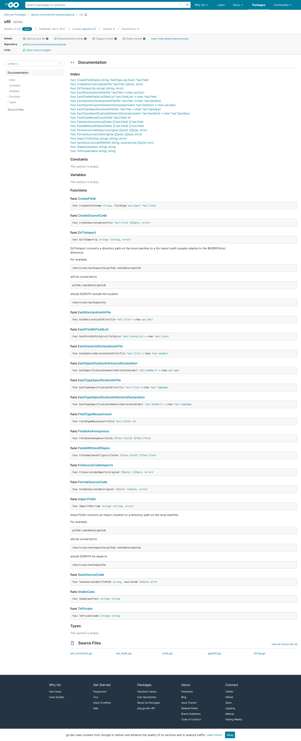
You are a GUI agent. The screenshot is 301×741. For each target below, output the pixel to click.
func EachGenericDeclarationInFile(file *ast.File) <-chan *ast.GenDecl (115, 101)
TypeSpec (162, 387)
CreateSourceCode (92, 215)
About (185, 685)
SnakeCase (86, 592)
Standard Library (147, 691)
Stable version (134, 38)
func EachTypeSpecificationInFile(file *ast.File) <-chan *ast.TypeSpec (115, 109)
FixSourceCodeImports (95, 465)
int (134, 421)
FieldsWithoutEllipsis (94, 448)
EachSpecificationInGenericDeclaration (107, 363)
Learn (221, 5)
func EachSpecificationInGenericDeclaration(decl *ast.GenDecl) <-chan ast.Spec (123, 105)
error (145, 222)
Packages (258, 5)
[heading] (14, 5)
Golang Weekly (233, 719)
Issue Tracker (189, 702)
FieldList (135, 336)
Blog (183, 697)
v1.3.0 (12, 28)
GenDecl (163, 353)
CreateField (87, 198)
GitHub (229, 697)
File (124, 222)
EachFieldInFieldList (93, 329)
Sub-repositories (146, 697)
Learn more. (214, 735)
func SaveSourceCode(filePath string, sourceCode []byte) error (112, 142)
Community (281, 5)
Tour (95, 697)
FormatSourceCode (92, 482)
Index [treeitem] (12, 79)
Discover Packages (15, 14)
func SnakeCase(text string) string (93, 147)
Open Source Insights (38, 50)
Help (95, 708)
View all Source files (283, 644)
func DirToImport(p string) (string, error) (97, 88)
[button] (24, 38)
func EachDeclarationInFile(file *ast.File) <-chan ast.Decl (107, 92)
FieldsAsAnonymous (93, 431)
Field (152, 205)
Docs (236, 5)
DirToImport (87, 232)
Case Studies (56, 697)
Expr (136, 205)
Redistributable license (70, 38)
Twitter (229, 691)
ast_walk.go (124, 653)
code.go (167, 653)
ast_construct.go (81, 653)
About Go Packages (148, 702)
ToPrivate (85, 608)
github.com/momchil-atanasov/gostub (53, 14)
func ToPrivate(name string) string (92, 151)
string (107, 205)
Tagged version (104, 38)
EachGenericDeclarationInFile (100, 346)
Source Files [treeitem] (16, 109)
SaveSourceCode (91, 574)
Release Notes (189, 708)
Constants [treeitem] (15, 85)
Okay (230, 735)
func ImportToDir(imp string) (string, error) (98, 138)
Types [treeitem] (12, 102)
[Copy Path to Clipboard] (85, 14)
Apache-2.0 (89, 28)
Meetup (229, 713)
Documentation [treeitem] (18, 72)
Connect (231, 685)
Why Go (200, 5)
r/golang (230, 708)
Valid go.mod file (36, 38)
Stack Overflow (102, 702)
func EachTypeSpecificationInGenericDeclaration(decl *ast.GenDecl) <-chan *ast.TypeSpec (130, 113)
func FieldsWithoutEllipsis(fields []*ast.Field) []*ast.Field (107, 126)
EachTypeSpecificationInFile (99, 380)
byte (136, 222)
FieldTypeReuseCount (95, 414)
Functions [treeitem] (14, 96)
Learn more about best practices (169, 38)
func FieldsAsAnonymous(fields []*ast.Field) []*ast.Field (106, 121)
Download (187, 691)
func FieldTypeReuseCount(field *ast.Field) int (100, 117)
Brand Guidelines (190, 713)
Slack (228, 702)
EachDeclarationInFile (94, 312)
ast (130, 205)
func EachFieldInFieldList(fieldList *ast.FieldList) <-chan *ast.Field (113, 96)
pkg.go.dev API (146, 708)
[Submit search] (187, 5)
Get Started (101, 685)
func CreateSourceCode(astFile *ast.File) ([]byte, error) (106, 84)
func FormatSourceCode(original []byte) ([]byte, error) (106, 134)
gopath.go (214, 653)
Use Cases (55, 691)
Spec (177, 370)
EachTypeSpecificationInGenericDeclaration (111, 397)
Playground (99, 691)
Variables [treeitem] (14, 90)
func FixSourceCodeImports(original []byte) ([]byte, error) (108, 130)
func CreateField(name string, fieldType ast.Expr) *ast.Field (109, 80)
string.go (259, 653)
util (81, 14)
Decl (150, 319)
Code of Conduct (191, 719)
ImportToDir (87, 499)
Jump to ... (14, 63)
